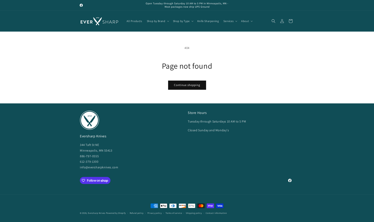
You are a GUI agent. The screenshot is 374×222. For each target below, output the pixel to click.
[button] (158, 21)
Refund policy (137, 213)
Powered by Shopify (116, 213)
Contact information (216, 213)
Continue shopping (187, 85)
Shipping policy (194, 213)
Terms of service (174, 213)
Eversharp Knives (96, 213)
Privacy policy (154, 213)
